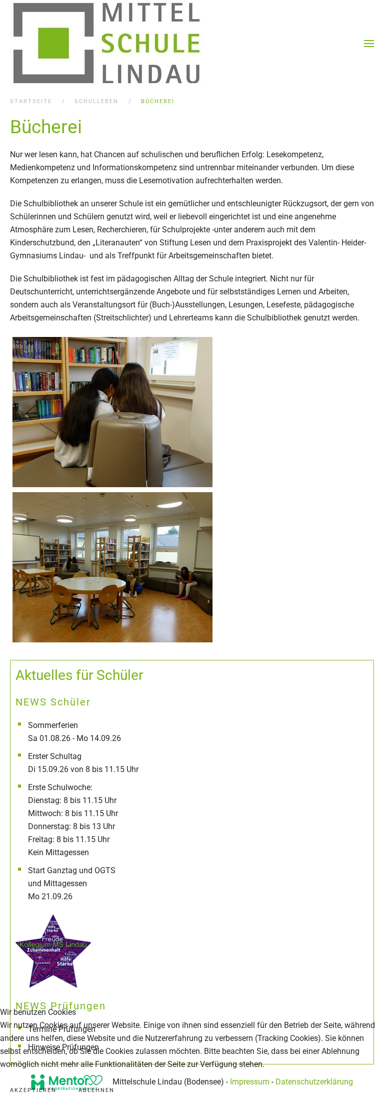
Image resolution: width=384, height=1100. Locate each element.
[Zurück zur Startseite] (107, 43)
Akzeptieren (33, 1090)
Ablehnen (96, 1090)
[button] (369, 43)
